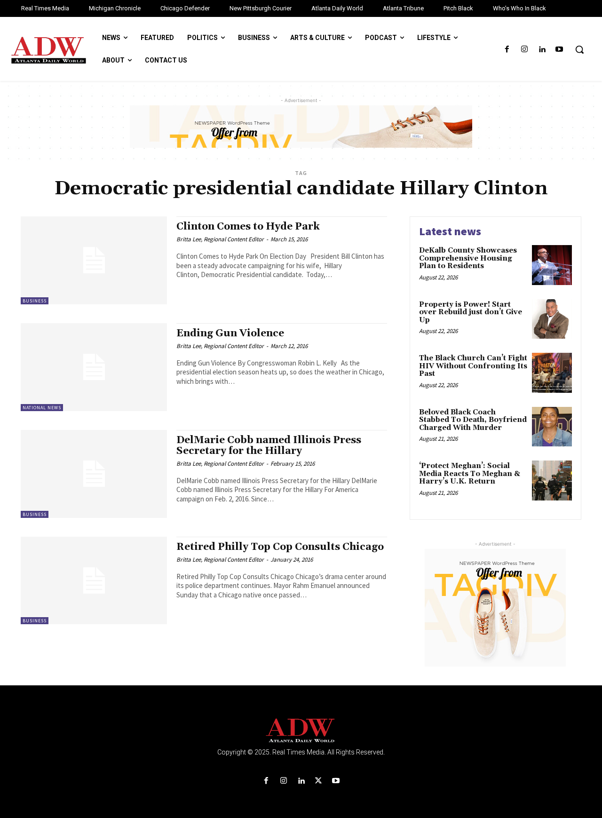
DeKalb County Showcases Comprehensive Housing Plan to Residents (468, 258)
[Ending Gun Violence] (94, 367)
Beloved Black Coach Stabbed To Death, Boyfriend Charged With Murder (473, 420)
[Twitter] (318, 781)
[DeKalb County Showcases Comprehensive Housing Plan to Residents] (552, 265)
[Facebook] (506, 49)
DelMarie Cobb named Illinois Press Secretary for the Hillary (268, 445)
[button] (579, 49)
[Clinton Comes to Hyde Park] (94, 260)
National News (42, 408)
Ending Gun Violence (230, 333)
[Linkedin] (542, 49)
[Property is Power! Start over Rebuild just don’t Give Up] (552, 319)
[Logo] (301, 730)
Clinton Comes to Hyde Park (248, 227)
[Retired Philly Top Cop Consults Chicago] (94, 581)
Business (35, 301)
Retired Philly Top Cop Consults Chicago (280, 547)
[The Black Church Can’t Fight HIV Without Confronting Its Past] (552, 373)
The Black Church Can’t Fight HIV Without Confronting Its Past (473, 366)
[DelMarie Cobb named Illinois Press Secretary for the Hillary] (94, 474)
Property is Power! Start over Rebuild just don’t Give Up (470, 312)
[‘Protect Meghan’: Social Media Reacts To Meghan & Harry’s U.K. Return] (552, 480)
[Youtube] (559, 49)
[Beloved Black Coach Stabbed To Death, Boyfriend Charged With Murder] (552, 427)
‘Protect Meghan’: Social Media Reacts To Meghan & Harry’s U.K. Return (469, 473)
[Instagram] (524, 49)
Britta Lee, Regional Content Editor (220, 239)
